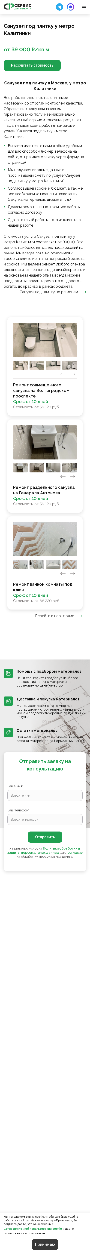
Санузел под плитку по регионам (49, 292)
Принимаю (45, 1244)
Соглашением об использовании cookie (33, 1228)
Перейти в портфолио (54, 616)
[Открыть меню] (84, 6)
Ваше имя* (15, 786)
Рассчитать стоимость (32, 65)
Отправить (45, 837)
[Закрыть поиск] (59, 7)
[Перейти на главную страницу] (17, 6)
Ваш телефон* (18, 810)
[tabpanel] (45, 463)
